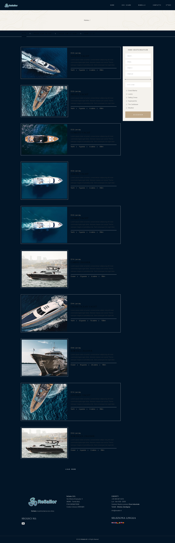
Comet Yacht (80, 218)
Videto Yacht (80, 56)
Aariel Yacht (80, 173)
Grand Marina (132, 91)
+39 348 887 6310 (118, 499)
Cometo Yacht (80, 132)
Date (24, 33)
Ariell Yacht (79, 94)
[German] (118, 523)
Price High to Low (42, 33)
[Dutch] (112, 523)
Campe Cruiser (81, 262)
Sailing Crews (132, 97)
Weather (131, 108)
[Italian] (120, 523)
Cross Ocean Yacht (84, 306)
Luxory (130, 94)
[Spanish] (123, 523)
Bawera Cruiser (81, 350)
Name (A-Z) (90, 33)
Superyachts (132, 101)
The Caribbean (133, 104)
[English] (114, 523)
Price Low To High (68, 33)
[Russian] (121, 523)
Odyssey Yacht (81, 395)
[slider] (150, 79)
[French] (116, 523)
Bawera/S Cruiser (83, 436)
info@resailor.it (117, 510)
